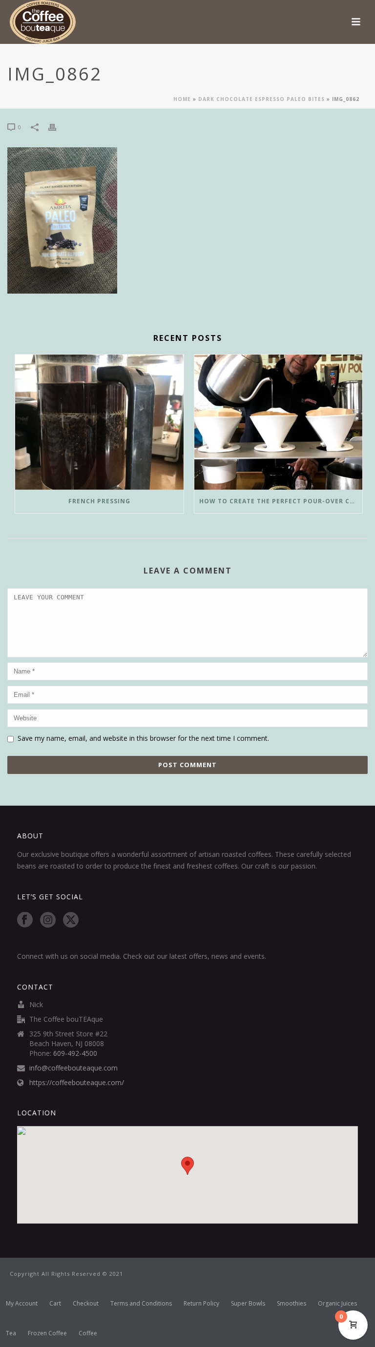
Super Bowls (248, 1303)
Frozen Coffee (47, 1333)
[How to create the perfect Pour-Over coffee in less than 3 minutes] (278, 422)
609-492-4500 (75, 1053)
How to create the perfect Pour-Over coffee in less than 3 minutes (281, 501)
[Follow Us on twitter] (71, 920)
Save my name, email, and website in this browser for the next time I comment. (143, 738)
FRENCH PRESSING (99, 501)
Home (182, 99)
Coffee (88, 1333)
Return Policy (201, 1303)
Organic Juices (337, 1303)
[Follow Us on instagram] (48, 920)
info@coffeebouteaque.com (73, 1068)
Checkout (86, 1303)
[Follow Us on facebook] (25, 920)
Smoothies (291, 1303)
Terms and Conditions (141, 1303)
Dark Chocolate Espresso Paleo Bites (261, 99)
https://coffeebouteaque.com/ (76, 1082)
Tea (11, 1333)
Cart (55, 1303)
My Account (22, 1303)
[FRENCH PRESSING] (99, 422)
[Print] (57, 126)
